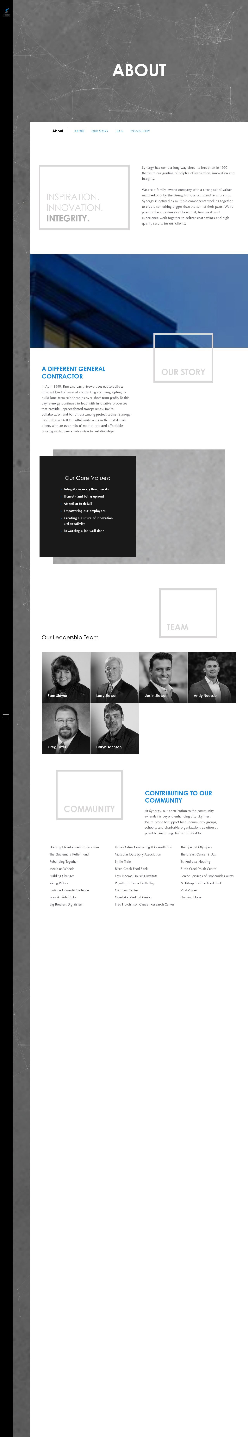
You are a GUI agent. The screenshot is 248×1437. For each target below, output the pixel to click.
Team (119, 131)
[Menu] (6, 716)
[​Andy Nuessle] (212, 677)
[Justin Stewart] (163, 677)
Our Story (99, 131)
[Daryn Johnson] (114, 728)
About (79, 131)
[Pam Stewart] (66, 677)
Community (140, 131)
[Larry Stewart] (114, 677)
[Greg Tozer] (66, 728)
